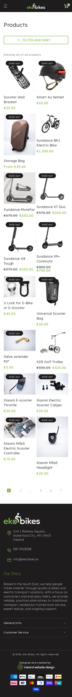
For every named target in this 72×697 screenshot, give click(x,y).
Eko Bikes (29, 654)
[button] (36, 40)
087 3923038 (22, 549)
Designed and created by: (36, 662)
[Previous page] (9, 490)
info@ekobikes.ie (25, 559)
